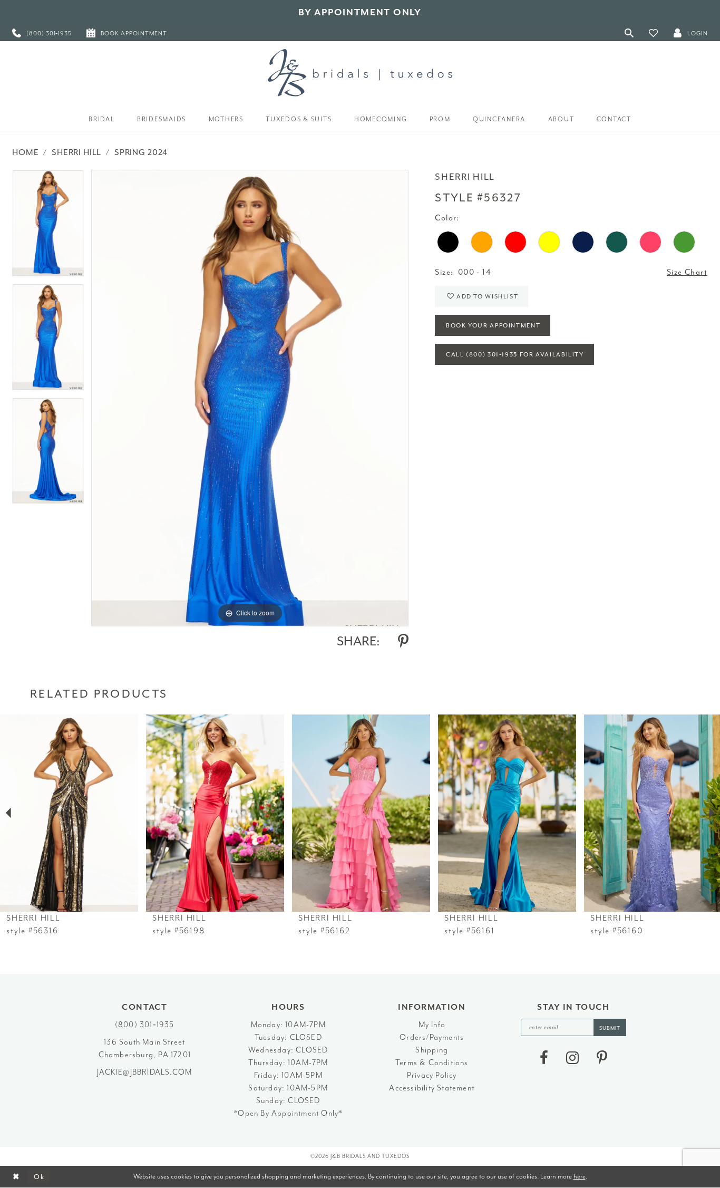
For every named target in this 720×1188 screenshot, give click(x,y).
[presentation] (69, 813)
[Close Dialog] (16, 1176)
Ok (39, 1176)
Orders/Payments (432, 1037)
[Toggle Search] (629, 33)
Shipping (431, 1050)
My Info (432, 1025)
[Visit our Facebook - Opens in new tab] (544, 1057)
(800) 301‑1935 (144, 1025)
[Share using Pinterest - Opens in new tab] (403, 641)
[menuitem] (42, 33)
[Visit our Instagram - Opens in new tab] (572, 1057)
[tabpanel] (48, 227)
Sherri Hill (76, 152)
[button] (653, 33)
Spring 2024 (141, 152)
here (579, 1176)
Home (25, 152)
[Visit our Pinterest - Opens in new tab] (602, 1057)
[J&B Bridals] (360, 72)
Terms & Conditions (432, 1063)
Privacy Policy (432, 1075)
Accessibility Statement (431, 1088)
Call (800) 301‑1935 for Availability (515, 355)
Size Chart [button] (687, 272)
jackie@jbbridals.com (144, 1072)
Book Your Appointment (493, 326)
